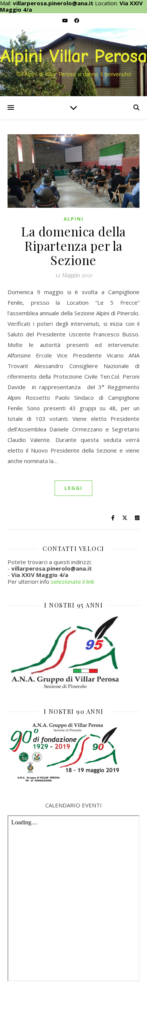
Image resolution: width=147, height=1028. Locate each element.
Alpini (74, 219)
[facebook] (76, 20)
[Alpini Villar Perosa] (73, 62)
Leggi (73, 488)
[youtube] (65, 20)
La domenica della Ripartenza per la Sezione (73, 245)
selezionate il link (72, 581)
